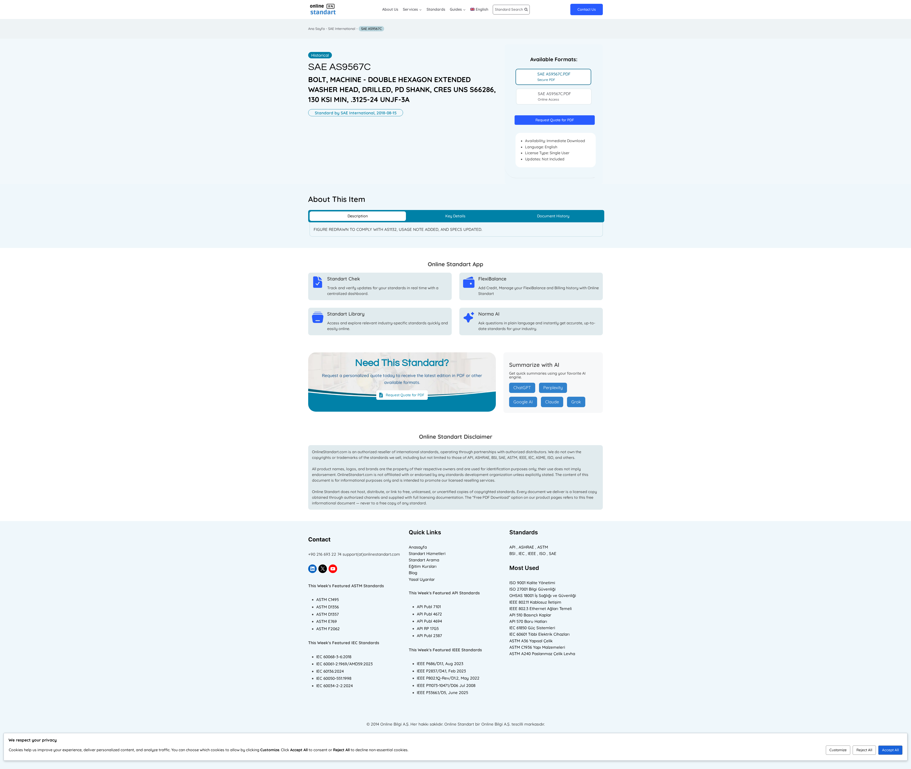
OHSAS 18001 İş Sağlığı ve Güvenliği (542, 595)
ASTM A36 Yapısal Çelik (531, 640)
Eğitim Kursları (423, 566)
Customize (838, 750)
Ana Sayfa (316, 29)
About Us (390, 9)
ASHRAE (526, 547)
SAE (552, 553)
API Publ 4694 (429, 621)
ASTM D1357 (327, 614)
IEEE (532, 553)
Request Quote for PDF (554, 120)
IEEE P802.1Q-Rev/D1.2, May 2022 (448, 678)
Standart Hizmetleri (427, 553)
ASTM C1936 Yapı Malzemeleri (537, 647)
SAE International (341, 29)
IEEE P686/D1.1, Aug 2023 (440, 663)
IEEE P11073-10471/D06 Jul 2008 (446, 685)
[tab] (553, 77)
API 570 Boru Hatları (528, 621)
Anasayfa (418, 547)
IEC (522, 553)
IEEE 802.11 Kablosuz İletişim (535, 602)
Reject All (864, 750)
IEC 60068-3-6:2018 (333, 656)
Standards (436, 9)
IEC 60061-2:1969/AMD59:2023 (344, 663)
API (512, 547)
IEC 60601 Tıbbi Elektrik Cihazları (539, 634)
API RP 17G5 (428, 628)
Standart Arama (424, 559)
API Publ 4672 (429, 613)
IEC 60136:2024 (330, 671)
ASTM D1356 (327, 606)
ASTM (542, 547)
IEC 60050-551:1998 (333, 678)
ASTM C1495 (327, 599)
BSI (512, 553)
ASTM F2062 (328, 628)
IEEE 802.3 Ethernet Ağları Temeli (540, 608)
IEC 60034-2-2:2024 (334, 685)
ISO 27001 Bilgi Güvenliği (532, 589)
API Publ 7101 (429, 606)
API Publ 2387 (429, 635)
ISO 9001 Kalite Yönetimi (532, 582)
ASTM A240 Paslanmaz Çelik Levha (542, 653)
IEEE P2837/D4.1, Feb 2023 (441, 670)
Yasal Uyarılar (422, 579)
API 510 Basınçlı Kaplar (530, 614)
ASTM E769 (326, 621)
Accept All (890, 750)
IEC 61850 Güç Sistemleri (532, 627)
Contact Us (586, 9)
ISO (542, 553)
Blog (413, 572)
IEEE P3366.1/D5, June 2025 (442, 692)
